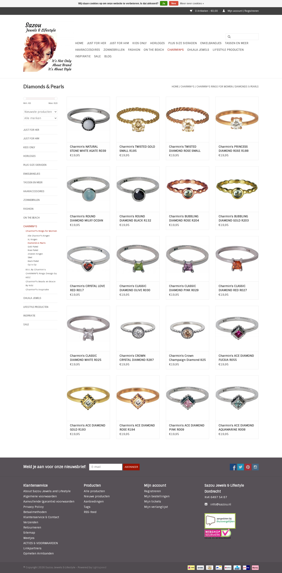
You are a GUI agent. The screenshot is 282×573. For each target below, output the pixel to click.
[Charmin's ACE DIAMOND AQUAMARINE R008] (237, 398)
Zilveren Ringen (35, 254)
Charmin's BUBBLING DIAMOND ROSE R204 (184, 218)
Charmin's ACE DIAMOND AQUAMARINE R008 (236, 427)
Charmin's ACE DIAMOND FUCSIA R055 (236, 358)
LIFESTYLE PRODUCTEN (228, 50)
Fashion (134, 50)
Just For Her (96, 43)
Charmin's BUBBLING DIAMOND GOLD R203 (234, 218)
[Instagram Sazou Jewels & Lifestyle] (255, 467)
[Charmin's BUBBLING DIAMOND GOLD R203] (237, 189)
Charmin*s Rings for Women (215, 86)
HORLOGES (157, 43)
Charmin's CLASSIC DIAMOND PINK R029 (184, 288)
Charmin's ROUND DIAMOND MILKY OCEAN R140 (86, 218)
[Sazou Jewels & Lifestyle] (48, 46)
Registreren (152, 491)
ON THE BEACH (154, 50)
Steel (30, 257)
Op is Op (32, 264)
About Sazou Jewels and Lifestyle (47, 491)
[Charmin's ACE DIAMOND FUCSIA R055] (237, 328)
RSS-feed (90, 512)
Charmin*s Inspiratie (37, 289)
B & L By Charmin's (36, 269)
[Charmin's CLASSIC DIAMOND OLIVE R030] (138, 258)
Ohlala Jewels (198, 50)
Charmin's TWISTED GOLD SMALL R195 (137, 149)
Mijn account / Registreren (243, 11)
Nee (173, 3)
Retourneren (32, 527)
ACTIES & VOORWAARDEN (40, 543)
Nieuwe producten (97, 496)
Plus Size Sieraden (182, 43)
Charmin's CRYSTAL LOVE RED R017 (87, 288)
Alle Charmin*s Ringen (39, 235)
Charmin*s (175, 50)
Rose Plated (33, 250)
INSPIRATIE (83, 56)
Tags (87, 507)
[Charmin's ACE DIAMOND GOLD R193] (88, 398)
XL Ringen (32, 239)
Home (79, 43)
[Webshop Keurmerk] (232, 534)
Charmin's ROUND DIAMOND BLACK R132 (135, 218)
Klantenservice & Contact (41, 517)
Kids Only (139, 43)
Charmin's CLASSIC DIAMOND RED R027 (233, 288)
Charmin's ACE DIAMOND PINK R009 (186, 427)
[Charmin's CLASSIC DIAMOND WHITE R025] (88, 328)
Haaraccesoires (87, 50)
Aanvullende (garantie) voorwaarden (48, 501)
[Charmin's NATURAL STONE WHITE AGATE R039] (88, 119)
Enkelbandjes (211, 43)
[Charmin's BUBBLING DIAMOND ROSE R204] (187, 189)
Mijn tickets (152, 501)
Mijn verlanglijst (156, 507)
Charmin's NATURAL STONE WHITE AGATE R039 (88, 149)
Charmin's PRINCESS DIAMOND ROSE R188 (234, 149)
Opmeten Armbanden (38, 553)
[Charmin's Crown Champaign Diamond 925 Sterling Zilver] (187, 328)
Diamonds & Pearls (247, 86)
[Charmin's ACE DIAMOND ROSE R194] (138, 398)
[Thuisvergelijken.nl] (232, 521)
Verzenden (30, 522)
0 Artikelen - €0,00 (206, 11)
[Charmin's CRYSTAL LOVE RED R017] (88, 258)
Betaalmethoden (35, 512)
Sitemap (29, 532)
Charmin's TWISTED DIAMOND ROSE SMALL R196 (184, 149)
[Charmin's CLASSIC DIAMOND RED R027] (237, 258)
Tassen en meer (236, 43)
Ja (163, 3)
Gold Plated (33, 246)
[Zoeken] (228, 36)
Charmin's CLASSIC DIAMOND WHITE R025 (85, 358)
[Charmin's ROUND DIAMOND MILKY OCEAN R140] (88, 189)
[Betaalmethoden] (190, 567)
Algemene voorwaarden (40, 496)
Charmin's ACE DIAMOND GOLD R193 (87, 427)
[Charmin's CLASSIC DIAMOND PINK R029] (187, 258)
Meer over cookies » (192, 3)
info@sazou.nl (220, 504)
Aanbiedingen (94, 501)
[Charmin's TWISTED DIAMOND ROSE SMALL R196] (187, 119)
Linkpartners (32, 548)
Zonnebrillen (113, 50)
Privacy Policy (33, 507)
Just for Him (119, 43)
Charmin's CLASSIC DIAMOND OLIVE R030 (135, 288)
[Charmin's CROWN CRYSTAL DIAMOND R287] (138, 328)
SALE (97, 56)
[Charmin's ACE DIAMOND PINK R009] (187, 398)
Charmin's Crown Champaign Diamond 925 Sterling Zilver (187, 358)
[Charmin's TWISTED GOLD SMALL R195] (138, 119)
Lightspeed (99, 567)
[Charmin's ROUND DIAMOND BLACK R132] (138, 189)
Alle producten (94, 491)
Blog (107, 56)
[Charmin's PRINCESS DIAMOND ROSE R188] (237, 119)
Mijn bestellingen (156, 496)
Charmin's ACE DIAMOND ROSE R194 (137, 427)
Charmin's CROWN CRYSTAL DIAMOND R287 (137, 358)
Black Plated (33, 261)
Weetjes (28, 538)
